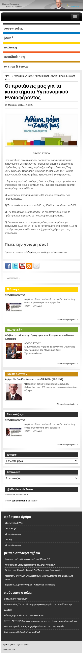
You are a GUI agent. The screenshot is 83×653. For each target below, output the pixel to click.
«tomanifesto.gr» (13, 534)
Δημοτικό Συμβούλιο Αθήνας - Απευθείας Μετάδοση (30, 584)
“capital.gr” (22, 599)
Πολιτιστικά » (14, 329)
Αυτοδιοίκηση (42, 76)
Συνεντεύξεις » (15, 414)
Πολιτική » (13, 289)
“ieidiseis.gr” (11, 528)
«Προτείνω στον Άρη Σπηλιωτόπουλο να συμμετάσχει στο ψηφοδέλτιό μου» (39, 577)
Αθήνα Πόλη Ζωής (24, 76)
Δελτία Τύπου (58, 76)
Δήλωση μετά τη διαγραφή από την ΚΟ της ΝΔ (27, 559)
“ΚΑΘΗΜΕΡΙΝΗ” (37, 615)
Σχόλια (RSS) (23, 644)
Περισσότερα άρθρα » (67, 319)
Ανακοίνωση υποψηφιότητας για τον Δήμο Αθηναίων (30, 565)
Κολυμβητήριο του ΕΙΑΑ (28, 632)
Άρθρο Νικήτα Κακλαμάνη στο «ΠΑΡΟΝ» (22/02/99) (34, 379)
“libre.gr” (9, 539)
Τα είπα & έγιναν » (17, 374)
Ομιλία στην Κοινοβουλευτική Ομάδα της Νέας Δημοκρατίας (33, 570)
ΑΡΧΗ (8, 76)
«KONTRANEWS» (15, 294)
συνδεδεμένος (29, 252)
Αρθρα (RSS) (9, 644)
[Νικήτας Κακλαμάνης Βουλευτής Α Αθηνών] (41, 4)
